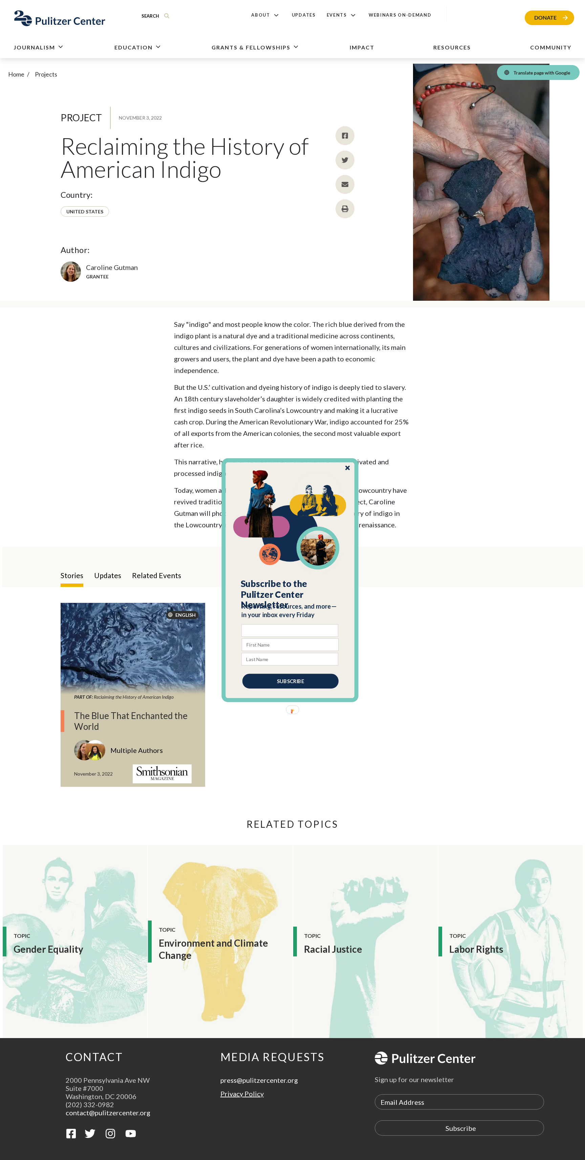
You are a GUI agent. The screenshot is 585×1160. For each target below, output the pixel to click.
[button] (290, 594)
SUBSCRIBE (290, 681)
